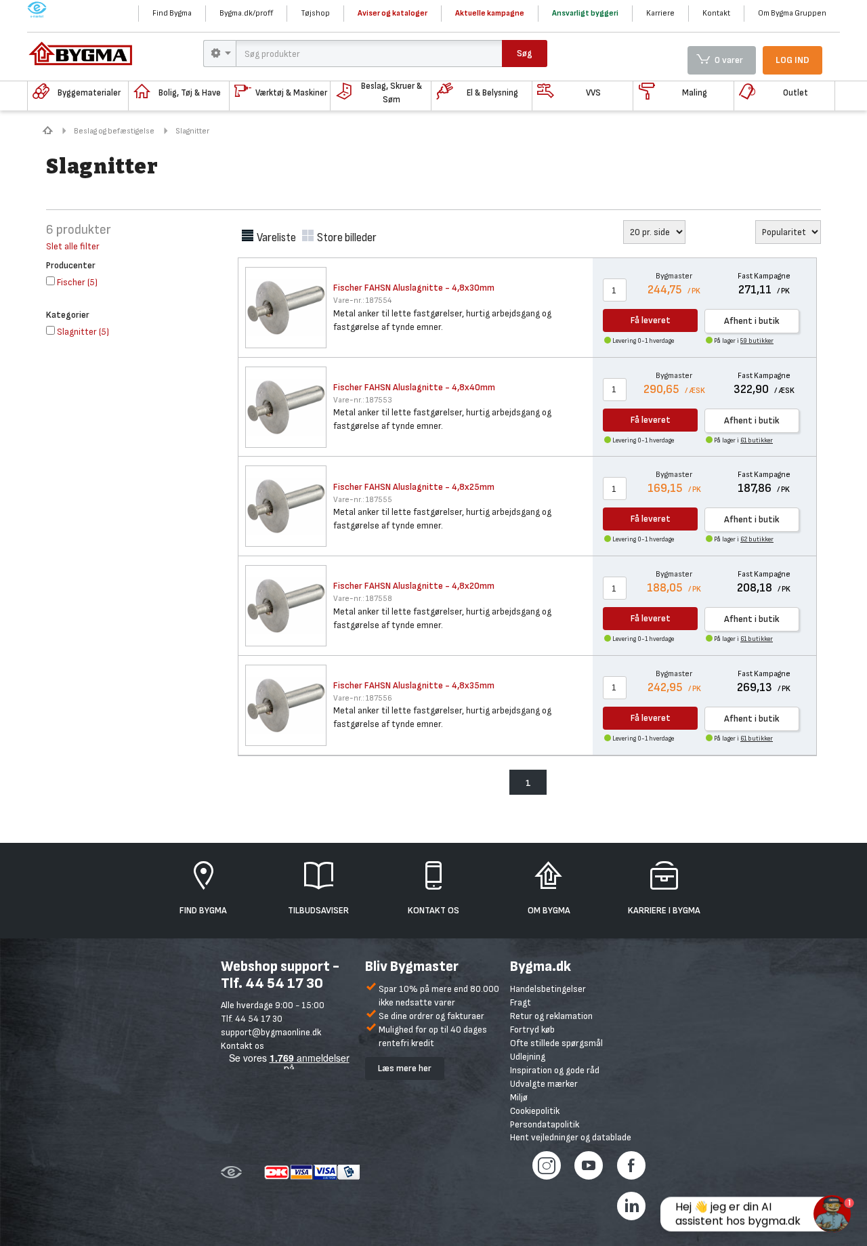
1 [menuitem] (528, 783)
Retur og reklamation (551, 1016)
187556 (362, 698)
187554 (362, 300)
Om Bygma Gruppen (792, 13)
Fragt (520, 1002)
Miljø (519, 1097)
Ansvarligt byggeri (585, 13)
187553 (362, 400)
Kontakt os (242, 1046)
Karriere (660, 13)
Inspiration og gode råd (554, 1070)
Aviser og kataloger (392, 13)
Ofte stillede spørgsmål (556, 1043)
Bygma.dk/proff (246, 13)
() (77, 282)
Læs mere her (404, 1068)
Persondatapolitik (544, 1124)
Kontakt (716, 13)
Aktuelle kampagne (489, 13)
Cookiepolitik (534, 1111)
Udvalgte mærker (544, 1083)
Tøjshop (315, 13)
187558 (362, 599)
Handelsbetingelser (548, 989)
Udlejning (527, 1056)
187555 (362, 500)
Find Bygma (172, 13)
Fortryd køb (532, 1029)
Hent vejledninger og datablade (570, 1137)
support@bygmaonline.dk (271, 1032)
